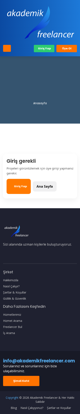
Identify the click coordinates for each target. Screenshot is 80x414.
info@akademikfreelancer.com (39, 361)
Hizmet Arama (12, 320)
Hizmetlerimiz (12, 314)
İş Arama (9, 333)
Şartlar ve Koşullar (59, 408)
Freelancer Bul (12, 327)
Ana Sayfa (45, 186)
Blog (14, 408)
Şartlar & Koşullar (14, 292)
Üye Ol (66, 48)
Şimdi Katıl (21, 381)
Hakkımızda (10, 280)
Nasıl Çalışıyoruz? (32, 408)
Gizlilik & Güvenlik (14, 298)
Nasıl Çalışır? (11, 286)
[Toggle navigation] (7, 48)
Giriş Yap (44, 48)
